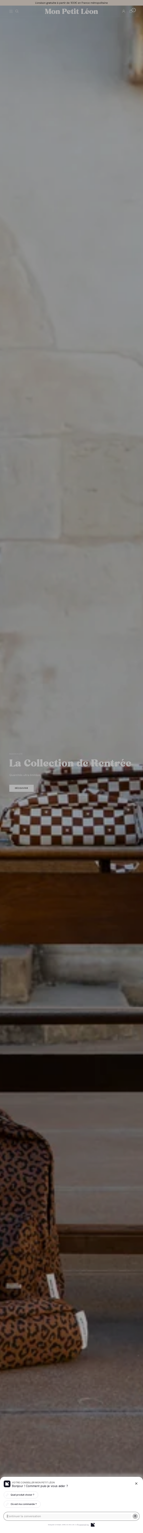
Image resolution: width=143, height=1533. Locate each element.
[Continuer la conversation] (135, 1516)
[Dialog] (92, 1525)
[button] (71, 766)
